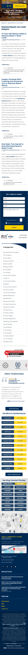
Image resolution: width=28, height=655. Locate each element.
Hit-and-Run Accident (9, 292)
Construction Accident (9, 275)
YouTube (15, 566)
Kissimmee (7, 490)
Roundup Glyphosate (9, 318)
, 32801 (9, 557)
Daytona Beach (7, 494)
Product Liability (8, 315)
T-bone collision (7, 55)
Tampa (20, 490)
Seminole (8, 624)
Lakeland (7, 509)
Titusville (20, 505)
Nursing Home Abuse (9, 304)
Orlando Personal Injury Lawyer (10, 628)
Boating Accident (8, 266)
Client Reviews (23, 237)
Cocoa (20, 509)
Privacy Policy (17, 645)
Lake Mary (7, 487)
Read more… (6, 64)
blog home (4, 22)
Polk (24, 624)
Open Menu (24, 2)
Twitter (7, 566)
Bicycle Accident (7, 264)
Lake (21, 624)
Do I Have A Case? (14, 194)
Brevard (18, 624)
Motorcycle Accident (9, 301)
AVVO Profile (23, 235)
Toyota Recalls (7, 327)
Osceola (13, 624)
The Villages (20, 494)
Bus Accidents (7, 269)
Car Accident (10, 134)
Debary (7, 498)
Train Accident (7, 330)
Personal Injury (7, 310)
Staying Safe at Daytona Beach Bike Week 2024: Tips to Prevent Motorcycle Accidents (13, 589)
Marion (4, 624)
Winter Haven (20, 487)
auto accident (10, 156)
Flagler (24, 623)
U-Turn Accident (8, 338)
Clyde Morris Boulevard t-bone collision (13, 69)
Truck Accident (7, 333)
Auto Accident (10, 180)
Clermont (20, 502)
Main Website (5, 601)
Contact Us (5, 608)
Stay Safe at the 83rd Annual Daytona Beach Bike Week (12, 578)
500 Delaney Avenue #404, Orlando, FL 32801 (14, 549)
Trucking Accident (8, 336)
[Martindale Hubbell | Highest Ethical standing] (14, 353)
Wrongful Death (8, 341)
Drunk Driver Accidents (10, 287)
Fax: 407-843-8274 (7, 562)
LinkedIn (11, 566)
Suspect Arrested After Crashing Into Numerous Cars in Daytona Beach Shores (12, 82)
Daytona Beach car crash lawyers (12, 182)
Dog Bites (6, 284)
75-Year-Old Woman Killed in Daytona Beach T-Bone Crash (14, 35)
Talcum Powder (7, 324)
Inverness (7, 505)
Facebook (3, 566)
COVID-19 (6, 278)
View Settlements (14, 474)
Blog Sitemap (10, 645)
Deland (7, 502)
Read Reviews (14, 409)
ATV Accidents (7, 255)
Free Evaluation (19, 6)
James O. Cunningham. (11, 643)
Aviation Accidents (8, 261)
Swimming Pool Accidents (10, 321)
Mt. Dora (20, 498)
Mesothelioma (7, 298)
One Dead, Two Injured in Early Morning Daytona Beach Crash (12, 146)
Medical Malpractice (9, 295)
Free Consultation (14, 17)
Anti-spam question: (11, 220)
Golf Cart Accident (8, 290)
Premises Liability (8, 313)
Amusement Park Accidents (11, 252)
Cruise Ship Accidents (9, 281)
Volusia (13, 625)
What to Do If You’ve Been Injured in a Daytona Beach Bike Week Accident (12, 583)
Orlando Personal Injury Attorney (11, 39)
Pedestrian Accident (9, 307)
